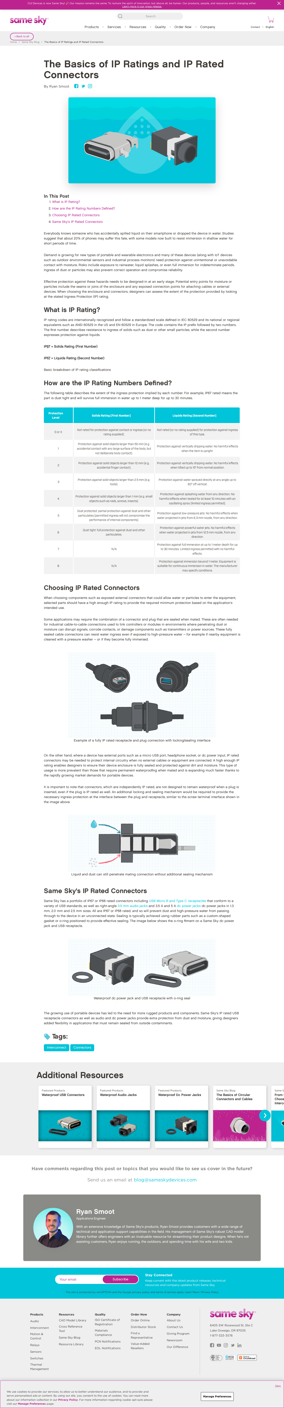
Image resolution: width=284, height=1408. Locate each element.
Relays (35, 1345)
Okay (278, 1385)
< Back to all (22, 36)
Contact (255, 27)
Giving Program (178, 1333)
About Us (173, 1320)
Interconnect (56, 1047)
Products (92, 27)
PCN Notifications (108, 1341)
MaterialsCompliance (103, 1332)
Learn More (192, 1292)
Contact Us (175, 1327)
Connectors (82, 1047)
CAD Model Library (72, 1320)
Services (114, 27)
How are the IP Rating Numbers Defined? (83, 208)
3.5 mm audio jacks (133, 906)
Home (13, 42)
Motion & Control (36, 1336)
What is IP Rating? (66, 202)
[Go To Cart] (270, 20)
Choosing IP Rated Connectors (76, 215)
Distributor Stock (143, 1327)
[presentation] (265, 1115)
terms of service (166, 1292)
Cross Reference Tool (70, 1329)
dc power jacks (189, 906)
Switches (36, 1358)
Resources (138, 27)
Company (207, 27)
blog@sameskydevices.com (165, 1179)
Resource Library (71, 1344)
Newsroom (174, 1340)
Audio (34, 1321)
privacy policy (141, 1292)
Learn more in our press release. (142, 6)
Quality (160, 27)
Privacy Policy (210, 1292)
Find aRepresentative (142, 1335)
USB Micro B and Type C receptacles (177, 901)
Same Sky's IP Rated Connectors (77, 221)
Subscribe (120, 1279)
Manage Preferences (32, 1403)
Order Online (140, 1320)
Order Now (182, 27)
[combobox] (149, 16)
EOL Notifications (108, 1348)
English (270, 27)
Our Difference (177, 1347)
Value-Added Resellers (140, 1346)
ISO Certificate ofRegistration (107, 1322)
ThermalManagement (39, 1367)
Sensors (36, 1351)
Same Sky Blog (30, 42)
